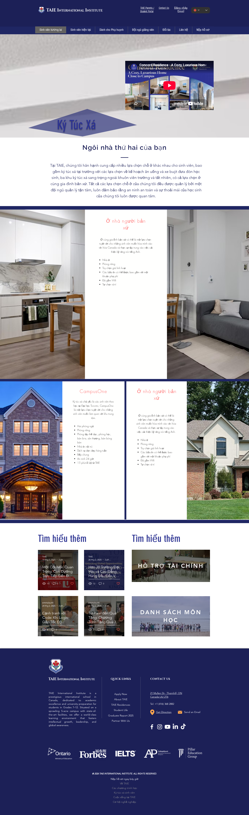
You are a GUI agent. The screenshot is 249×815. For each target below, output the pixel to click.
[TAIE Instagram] (159, 727)
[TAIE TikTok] (183, 727)
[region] (171, 570)
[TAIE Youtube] (167, 727)
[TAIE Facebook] (152, 727)
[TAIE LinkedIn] (175, 727)
